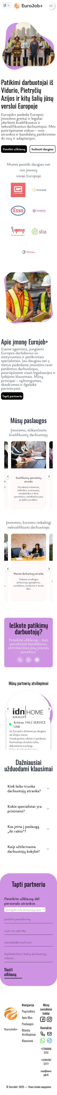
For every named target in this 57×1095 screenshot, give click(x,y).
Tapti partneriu (12, 396)
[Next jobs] (49, 476)
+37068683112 (46, 1050)
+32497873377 (46, 1061)
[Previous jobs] (8, 476)
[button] (28, 475)
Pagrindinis (28, 1011)
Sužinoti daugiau (42, 149)
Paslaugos (28, 1023)
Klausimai (27, 1040)
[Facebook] (42, 1019)
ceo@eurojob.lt (46, 1072)
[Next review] (49, 708)
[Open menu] (51, 6)
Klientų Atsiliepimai (29, 1032)
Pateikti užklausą (14, 149)
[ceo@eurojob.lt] (49, 1033)
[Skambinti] (20, 660)
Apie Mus (27, 1017)
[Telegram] (37, 660)
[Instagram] (49, 1019)
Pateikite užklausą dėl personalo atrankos (21, 901)
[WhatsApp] (28, 660)
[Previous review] (8, 708)
